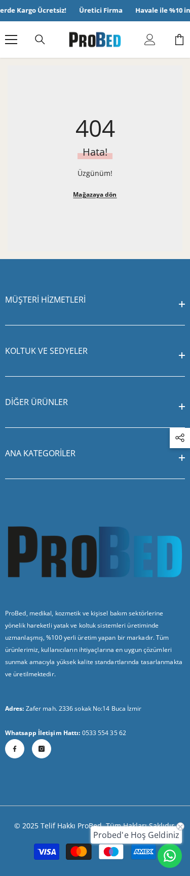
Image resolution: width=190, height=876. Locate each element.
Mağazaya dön (95, 194)
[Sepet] (179, 39)
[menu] (11, 39)
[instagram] (41, 748)
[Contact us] (170, 856)
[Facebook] (14, 748)
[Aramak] (40, 39)
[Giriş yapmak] (150, 39)
